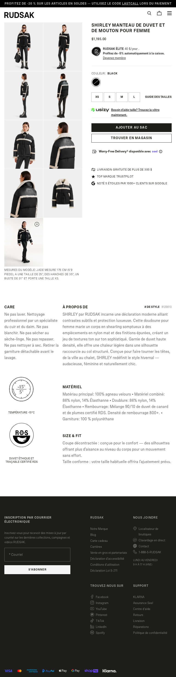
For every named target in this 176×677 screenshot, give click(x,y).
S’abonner (37, 569)
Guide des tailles (158, 97)
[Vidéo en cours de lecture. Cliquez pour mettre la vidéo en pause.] (37, 224)
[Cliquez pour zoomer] (23, 46)
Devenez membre (114, 58)
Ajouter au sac (131, 127)
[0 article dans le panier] (159, 13)
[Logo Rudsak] (19, 15)
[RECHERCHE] (149, 13)
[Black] (96, 82)
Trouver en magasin (131, 138)
